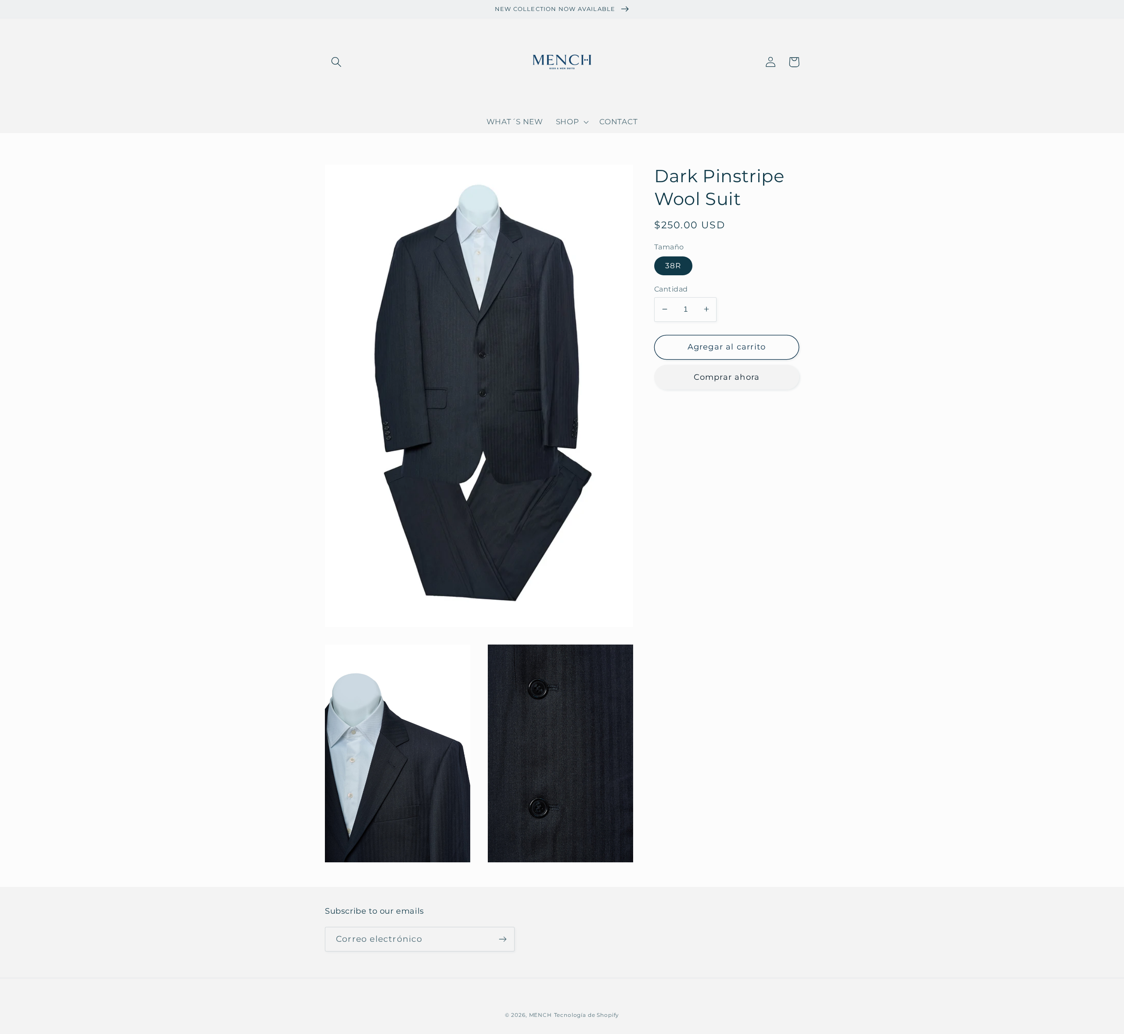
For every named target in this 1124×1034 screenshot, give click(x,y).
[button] (336, 62)
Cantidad (671, 289)
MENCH (540, 1015)
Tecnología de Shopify (587, 1015)
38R (673, 265)
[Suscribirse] (502, 939)
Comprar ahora (727, 377)
